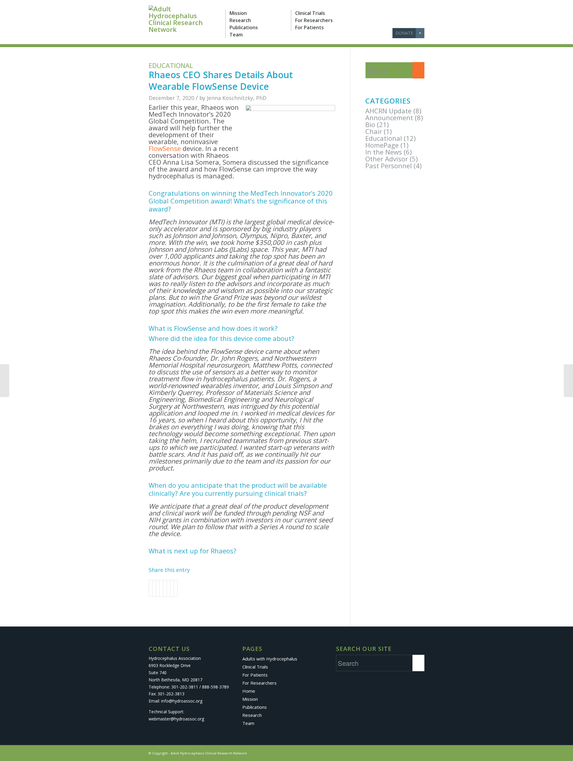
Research (252, 715)
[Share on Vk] (168, 588)
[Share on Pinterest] (157, 588)
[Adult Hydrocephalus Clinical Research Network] (182, 19)
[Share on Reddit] (172, 588)
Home (248, 691)
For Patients (255, 675)
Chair (373, 131)
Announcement (389, 117)
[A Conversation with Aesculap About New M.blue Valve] (4, 380)
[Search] (387, 33)
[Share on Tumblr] (165, 588)
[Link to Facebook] (377, 33)
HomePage (382, 145)
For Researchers (259, 683)
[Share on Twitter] (154, 588)
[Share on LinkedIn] (161, 588)
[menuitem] (258, 13)
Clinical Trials (255, 667)
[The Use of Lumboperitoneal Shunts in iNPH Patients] (568, 380)
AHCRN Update (388, 110)
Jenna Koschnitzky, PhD (237, 97)
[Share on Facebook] (150, 588)
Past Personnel (388, 165)
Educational (171, 65)
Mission (250, 699)
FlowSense (165, 148)
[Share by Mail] (175, 588)
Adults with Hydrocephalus (269, 659)
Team (248, 723)
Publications (254, 707)
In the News (383, 151)
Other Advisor (386, 158)
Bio (370, 124)
